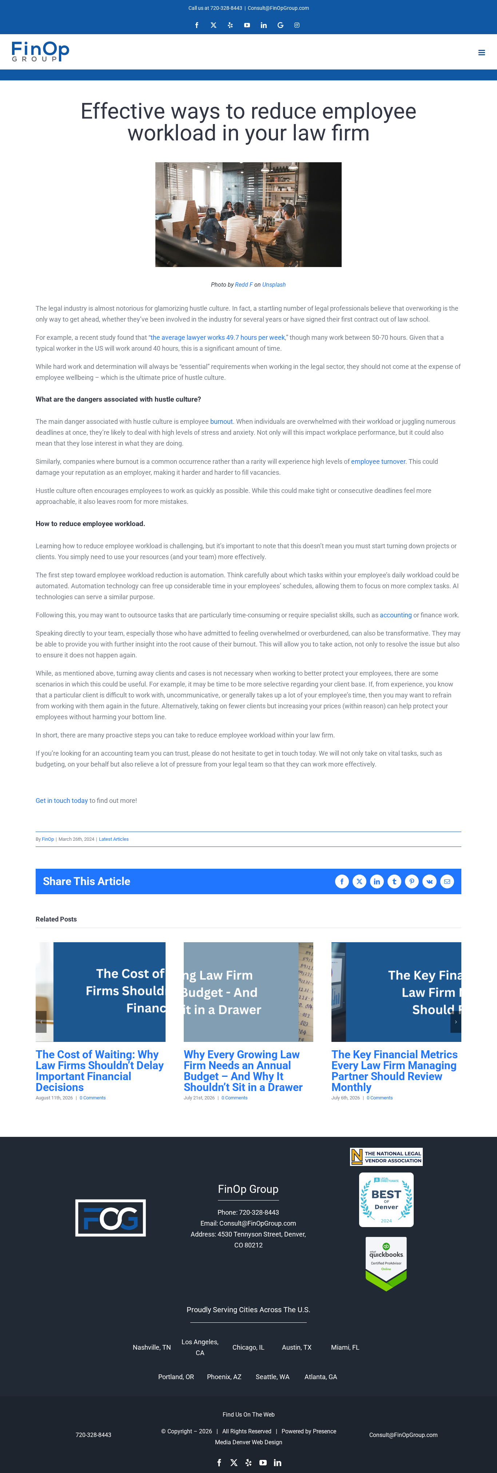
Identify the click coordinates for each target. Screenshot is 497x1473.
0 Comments (93, 1097)
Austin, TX (296, 1347)
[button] (41, 1022)
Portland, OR (176, 1377)
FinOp (48, 839)
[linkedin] (277, 1462)
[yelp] (248, 1462)
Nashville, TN (152, 1347)
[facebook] (219, 1462)
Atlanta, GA (321, 1377)
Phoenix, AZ (224, 1377)
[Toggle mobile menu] (482, 52)
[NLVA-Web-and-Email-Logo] (386, 1151)
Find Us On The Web (249, 1414)
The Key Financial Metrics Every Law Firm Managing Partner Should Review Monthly (396, 992)
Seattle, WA (273, 1377)
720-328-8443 (259, 1212)
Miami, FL (345, 1347)
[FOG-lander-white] (110, 1200)
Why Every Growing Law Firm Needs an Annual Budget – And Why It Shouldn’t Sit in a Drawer (248, 992)
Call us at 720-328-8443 (215, 8)
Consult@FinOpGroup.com (278, 8)
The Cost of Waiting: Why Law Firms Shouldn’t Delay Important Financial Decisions (100, 992)
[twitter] (234, 1462)
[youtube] (263, 1462)
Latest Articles (114, 839)
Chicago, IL (248, 1347)
